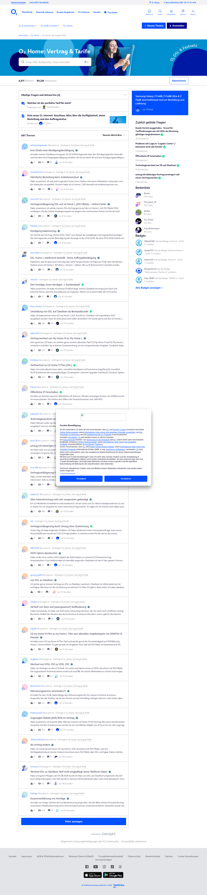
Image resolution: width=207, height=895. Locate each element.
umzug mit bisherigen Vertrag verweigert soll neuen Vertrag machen (157, 176)
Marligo (33, 793)
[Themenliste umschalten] (125, 95)
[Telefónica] (118, 885)
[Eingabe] (21, 62)
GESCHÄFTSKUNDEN (38, 2)
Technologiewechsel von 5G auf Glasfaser (155, 165)
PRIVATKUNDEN (18, 2)
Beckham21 (35, 685)
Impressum (26, 856)
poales (147, 210)
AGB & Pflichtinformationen (50, 856)
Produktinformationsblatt (110, 856)
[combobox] (55, 62)
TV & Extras (84, 12)
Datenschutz (134, 856)
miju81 (33, 628)
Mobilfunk (27, 12)
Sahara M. (34, 494)
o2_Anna (47, 123)
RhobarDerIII (150, 268)
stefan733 (148, 250)
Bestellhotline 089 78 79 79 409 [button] (181, 2)
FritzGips (34, 360)
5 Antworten (141, 181)
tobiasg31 (34, 413)
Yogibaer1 (34, 659)
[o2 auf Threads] (120, 866)
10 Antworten (141, 169)
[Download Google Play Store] (113, 877)
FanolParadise (53, 107)
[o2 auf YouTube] (95, 866)
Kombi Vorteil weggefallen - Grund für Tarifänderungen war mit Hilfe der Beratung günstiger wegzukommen (156, 131)
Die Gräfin (35, 252)
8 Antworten (141, 160)
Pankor (33, 387)
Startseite (23, 35)
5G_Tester (149, 219)
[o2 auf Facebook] (86, 866)
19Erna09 (34, 548)
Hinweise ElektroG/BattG (81, 856)
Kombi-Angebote (65, 12)
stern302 (34, 199)
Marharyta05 (36, 712)
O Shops (156, 2)
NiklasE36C (149, 241)
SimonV (34, 279)
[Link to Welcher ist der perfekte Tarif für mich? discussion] (23, 103)
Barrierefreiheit (152, 856)
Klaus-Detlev (36, 306)
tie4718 (33, 440)
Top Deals (112, 12)
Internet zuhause (44, 12)
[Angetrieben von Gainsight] (103, 835)
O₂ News (68, 25)
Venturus (34, 766)
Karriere (169, 856)
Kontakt (13, 856)
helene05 (149, 259)
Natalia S (34, 225)
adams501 (35, 333)
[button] (27, 12)
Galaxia (33, 601)
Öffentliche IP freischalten (148, 156)
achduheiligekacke (39, 145)
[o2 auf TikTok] (112, 866)
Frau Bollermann (152, 228)
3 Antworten (141, 151)
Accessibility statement (133, 841)
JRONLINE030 (37, 739)
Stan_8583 (149, 278)
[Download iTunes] (93, 877)
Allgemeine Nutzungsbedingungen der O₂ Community (90, 841)
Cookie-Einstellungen (188, 856)
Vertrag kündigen (103, 859)
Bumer (147, 193)
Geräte (96, 12)
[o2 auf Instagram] (104, 866)
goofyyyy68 (35, 575)
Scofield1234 (36, 172)
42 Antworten (142, 138)
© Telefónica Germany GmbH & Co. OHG (97, 885)
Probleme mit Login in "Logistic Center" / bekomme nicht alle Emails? (155, 145)
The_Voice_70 (150, 202)
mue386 (34, 467)
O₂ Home (35, 35)
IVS (31, 521)
